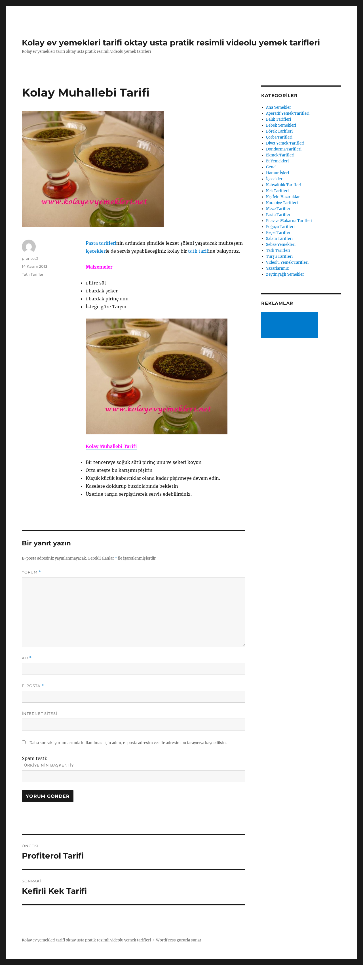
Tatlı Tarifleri (33, 274)
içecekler (95, 251)
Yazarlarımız (277, 268)
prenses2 (30, 258)
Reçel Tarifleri (279, 232)
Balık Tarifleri (278, 119)
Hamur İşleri (277, 173)
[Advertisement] (290, 325)
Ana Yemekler (278, 107)
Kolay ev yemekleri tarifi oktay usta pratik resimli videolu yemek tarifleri (171, 42)
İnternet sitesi (39, 713)
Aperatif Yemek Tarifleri (287, 113)
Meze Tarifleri (279, 208)
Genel (271, 167)
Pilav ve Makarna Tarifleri (289, 220)
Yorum (31, 572)
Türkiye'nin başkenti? (48, 765)
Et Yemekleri (277, 161)
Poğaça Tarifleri (280, 226)
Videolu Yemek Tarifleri (287, 262)
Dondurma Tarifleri (283, 149)
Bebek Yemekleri (281, 125)
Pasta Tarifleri (279, 214)
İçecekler (274, 179)
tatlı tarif (198, 251)
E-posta (33, 685)
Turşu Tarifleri (279, 256)
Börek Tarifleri (279, 131)
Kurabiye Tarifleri (282, 202)
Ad (27, 658)
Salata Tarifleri (279, 238)
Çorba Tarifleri (279, 137)
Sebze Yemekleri (281, 244)
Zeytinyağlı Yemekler (285, 274)
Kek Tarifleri (277, 191)
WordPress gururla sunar (178, 940)
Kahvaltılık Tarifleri (283, 185)
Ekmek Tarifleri (280, 155)
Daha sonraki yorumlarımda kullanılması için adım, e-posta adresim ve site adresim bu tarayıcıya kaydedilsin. (128, 742)
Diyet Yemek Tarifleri (285, 143)
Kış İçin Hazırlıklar (283, 196)
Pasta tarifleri (101, 243)
